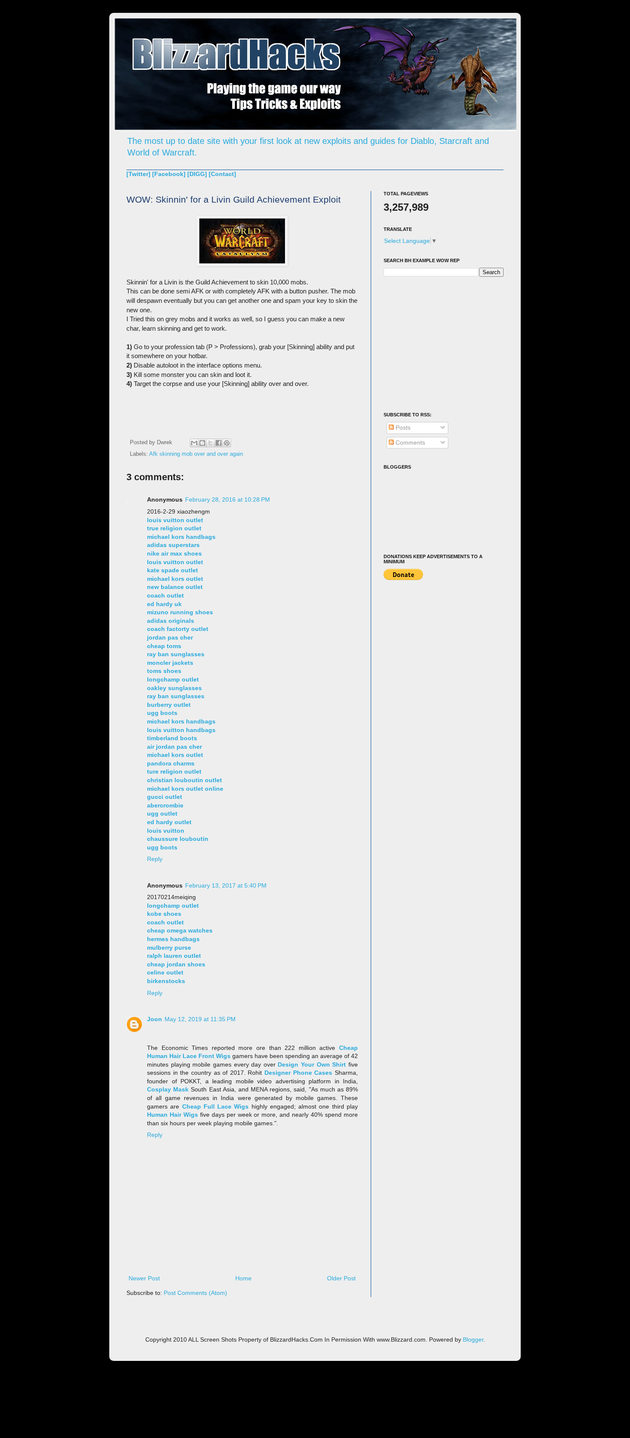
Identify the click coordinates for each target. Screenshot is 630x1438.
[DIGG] (197, 173)
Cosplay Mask (168, 1089)
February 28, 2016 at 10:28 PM (227, 499)
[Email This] (194, 443)
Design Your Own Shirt (312, 1064)
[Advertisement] (437, 343)
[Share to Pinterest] (226, 443)
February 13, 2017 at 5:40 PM (226, 885)
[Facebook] (169, 173)
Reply (154, 858)
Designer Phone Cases (298, 1072)
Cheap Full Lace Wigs (215, 1106)
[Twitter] (138, 173)
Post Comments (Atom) (195, 1292)
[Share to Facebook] (218, 443)
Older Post (341, 1278)
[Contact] (222, 173)
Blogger (473, 1339)
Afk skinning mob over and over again (196, 454)
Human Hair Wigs (172, 1114)
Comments (409, 442)
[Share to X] (210, 443)
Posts (402, 427)
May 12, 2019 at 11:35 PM (200, 1019)
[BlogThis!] (202, 443)
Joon (154, 1019)
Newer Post (144, 1278)
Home (243, 1278)
